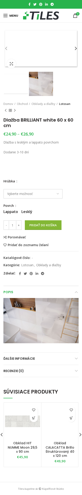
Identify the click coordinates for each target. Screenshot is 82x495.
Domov (8, 104)
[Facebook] (29, 4)
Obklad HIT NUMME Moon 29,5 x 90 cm (22, 447)
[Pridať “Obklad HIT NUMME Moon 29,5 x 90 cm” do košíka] (34, 418)
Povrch (9, 205)
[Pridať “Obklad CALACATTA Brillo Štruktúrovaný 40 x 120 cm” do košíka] (71, 418)
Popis (8, 292)
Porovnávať (17, 237)
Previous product (5, 110)
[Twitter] (35, 4)
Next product (15, 110)
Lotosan (64, 104)
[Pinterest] (41, 4)
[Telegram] (52, 4)
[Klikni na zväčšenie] (11, 63)
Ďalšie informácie (19, 358)
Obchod (22, 104)
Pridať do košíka (43, 225)
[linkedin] (46, 4)
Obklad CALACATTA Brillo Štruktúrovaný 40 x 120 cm (60, 449)
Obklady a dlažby (43, 104)
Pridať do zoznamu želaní (28, 245)
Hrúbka (9, 181)
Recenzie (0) (13, 371)
